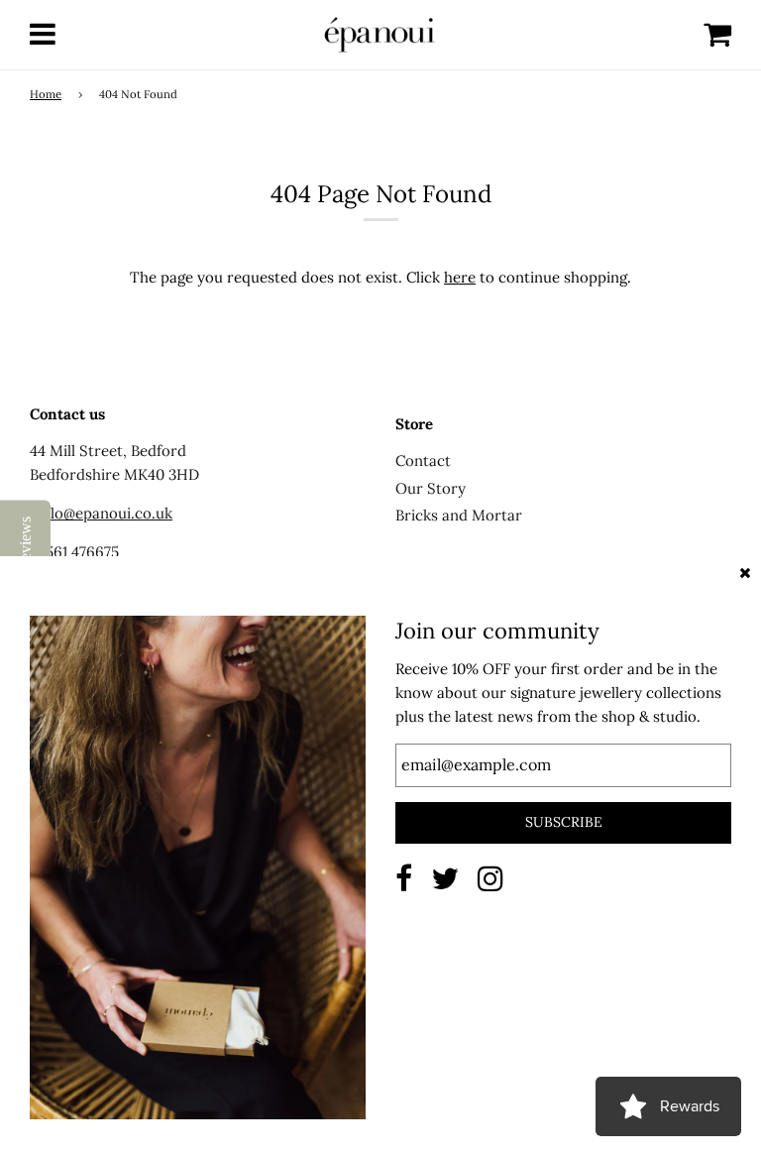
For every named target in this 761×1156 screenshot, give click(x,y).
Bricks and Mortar (458, 515)
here (460, 277)
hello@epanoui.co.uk (101, 513)
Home (45, 94)
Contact (423, 460)
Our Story (430, 488)
